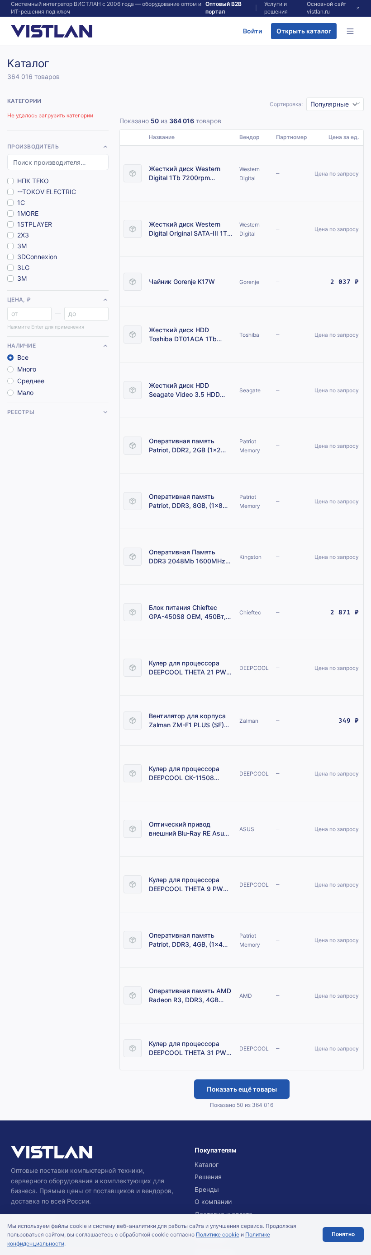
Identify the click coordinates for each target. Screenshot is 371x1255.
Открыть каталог (303, 31)
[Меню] (350, 31)
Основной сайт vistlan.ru (326, 7)
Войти (252, 31)
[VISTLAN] (51, 31)
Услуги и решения (276, 7)
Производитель (33, 146)
